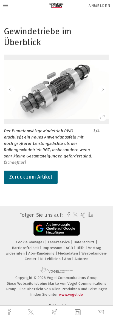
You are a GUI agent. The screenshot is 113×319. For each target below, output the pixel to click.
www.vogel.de (71, 294)
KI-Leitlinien (51, 258)
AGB (70, 247)
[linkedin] (78, 312)
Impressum (53, 247)
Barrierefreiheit (26, 247)
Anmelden (99, 5)
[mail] (101, 312)
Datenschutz (85, 242)
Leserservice (59, 242)
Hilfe (81, 247)
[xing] (55, 312)
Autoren (81, 258)
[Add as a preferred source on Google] (56, 228)
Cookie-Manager (30, 242)
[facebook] (10, 312)
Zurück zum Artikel (30, 177)
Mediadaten (68, 253)
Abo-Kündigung (42, 253)
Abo (68, 258)
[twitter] (31, 312)
